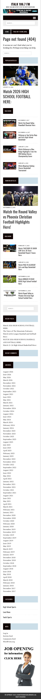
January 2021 (8, 512)
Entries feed (8, 636)
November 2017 (9, 591)
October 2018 (8, 563)
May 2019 (7, 546)
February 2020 (9, 524)
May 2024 (7, 419)
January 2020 (8, 526)
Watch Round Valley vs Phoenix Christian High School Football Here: (26, 295)
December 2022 (9, 459)
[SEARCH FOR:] (20, 22)
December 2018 (9, 557)
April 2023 (7, 450)
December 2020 (9, 515)
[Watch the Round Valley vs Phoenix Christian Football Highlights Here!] (20, 204)
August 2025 (8, 394)
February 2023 (9, 453)
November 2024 (9, 408)
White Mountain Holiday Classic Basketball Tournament (26, 168)
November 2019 (9, 532)
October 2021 (8, 490)
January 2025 (8, 405)
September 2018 (9, 566)
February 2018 (9, 583)
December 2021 (9, 484)
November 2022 (9, 462)
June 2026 (7, 374)
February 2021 (9, 509)
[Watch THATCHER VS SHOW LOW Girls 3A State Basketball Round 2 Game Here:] (9, 250)
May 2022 (7, 476)
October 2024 (8, 411)
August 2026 (8, 372)
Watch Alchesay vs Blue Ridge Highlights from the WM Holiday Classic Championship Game (27, 152)
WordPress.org (9, 641)
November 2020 (9, 518)
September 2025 (9, 391)
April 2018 (7, 577)
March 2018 (7, 580)
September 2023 (9, 439)
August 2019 (8, 540)
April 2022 (7, 478)
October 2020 (8, 521)
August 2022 (8, 470)
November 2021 (9, 487)
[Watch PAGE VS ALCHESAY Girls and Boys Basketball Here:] (9, 267)
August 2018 (8, 568)
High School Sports (9, 607)
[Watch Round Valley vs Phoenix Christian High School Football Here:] (9, 295)
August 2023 (8, 442)
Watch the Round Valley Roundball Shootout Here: (26, 124)
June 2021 (7, 498)
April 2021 (7, 504)
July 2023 (6, 445)
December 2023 (9, 431)
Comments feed (9, 639)
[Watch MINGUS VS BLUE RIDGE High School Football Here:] (9, 281)
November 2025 (9, 386)
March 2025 (7, 402)
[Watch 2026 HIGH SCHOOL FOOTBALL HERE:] (20, 84)
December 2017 (9, 588)
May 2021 (7, 501)
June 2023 (7, 448)
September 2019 (9, 538)
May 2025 (7, 400)
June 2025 (7, 397)
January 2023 (8, 456)
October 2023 (8, 436)
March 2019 (7, 549)
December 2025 (9, 383)
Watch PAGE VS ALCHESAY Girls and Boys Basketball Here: (27, 267)
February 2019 (9, 552)
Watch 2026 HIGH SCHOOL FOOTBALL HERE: (17, 96)
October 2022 (8, 464)
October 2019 (8, 535)
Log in (5, 633)
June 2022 (7, 473)
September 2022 (9, 467)
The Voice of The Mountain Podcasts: (18, 331)
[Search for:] (17, 53)
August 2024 (8, 414)
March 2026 (7, 380)
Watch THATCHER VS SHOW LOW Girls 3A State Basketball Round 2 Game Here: (27, 252)
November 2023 (9, 433)
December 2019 (9, 529)
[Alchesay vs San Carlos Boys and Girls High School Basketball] (9, 137)
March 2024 (7, 422)
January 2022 (8, 481)
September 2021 (9, 493)
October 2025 (8, 388)
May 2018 (7, 574)
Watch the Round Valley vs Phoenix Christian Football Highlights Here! (20, 219)
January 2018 (8, 585)
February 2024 (9, 425)
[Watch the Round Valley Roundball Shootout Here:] (9, 125)
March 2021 (7, 507)
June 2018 (7, 571)
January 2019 (8, 554)
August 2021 (8, 495)
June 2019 (7, 543)
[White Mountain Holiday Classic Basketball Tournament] (9, 168)
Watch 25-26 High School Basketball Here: (20, 345)
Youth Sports (7, 617)
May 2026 (7, 377)
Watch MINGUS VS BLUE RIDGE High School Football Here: (27, 281)
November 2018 (9, 560)
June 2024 (7, 417)
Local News (6, 612)
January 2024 (8, 428)
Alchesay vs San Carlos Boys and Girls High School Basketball (27, 137)
